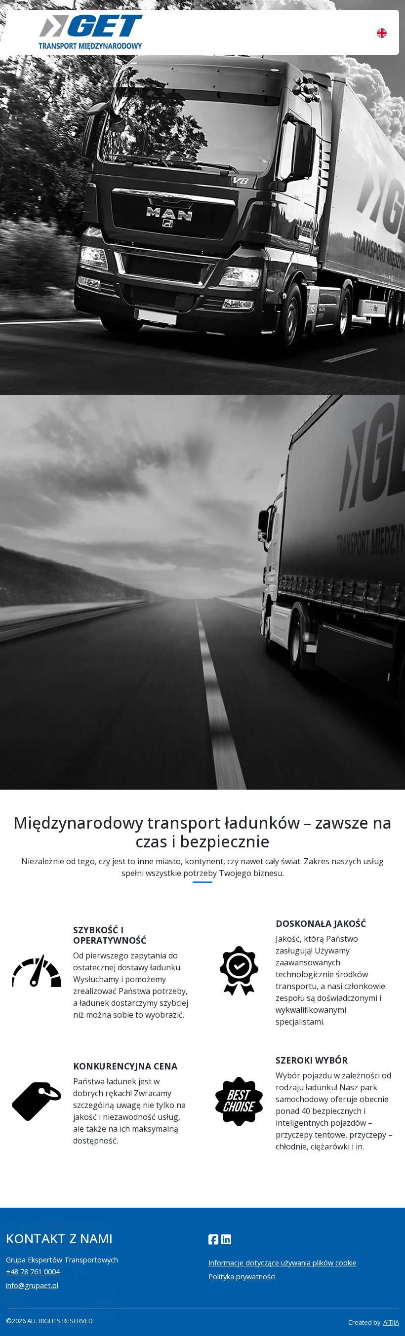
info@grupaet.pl (32, 1285)
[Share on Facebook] (213, 1239)
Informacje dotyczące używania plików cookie (282, 1262)
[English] (381, 32)
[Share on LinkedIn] (226, 1239)
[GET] (91, 32)
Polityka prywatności (242, 1276)
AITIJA (391, 1322)
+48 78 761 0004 (33, 1271)
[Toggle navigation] (23, 32)
